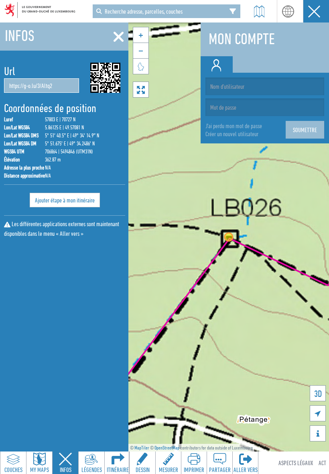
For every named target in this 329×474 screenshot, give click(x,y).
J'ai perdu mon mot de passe (233, 125)
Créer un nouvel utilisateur (231, 133)
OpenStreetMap (166, 448)
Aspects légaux (295, 462)
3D (318, 393)
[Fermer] (119, 37)
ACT (322, 462)
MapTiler (141, 448)
